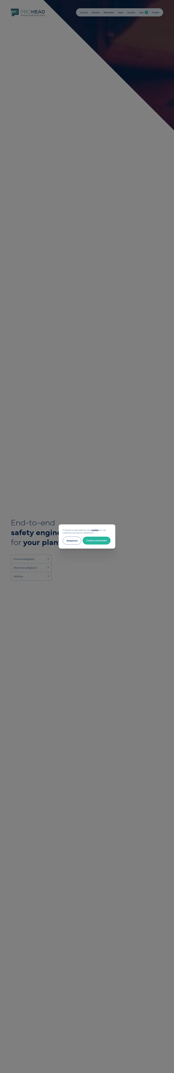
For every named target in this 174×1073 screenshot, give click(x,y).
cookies (95, 529)
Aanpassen (72, 540)
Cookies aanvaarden (96, 540)
